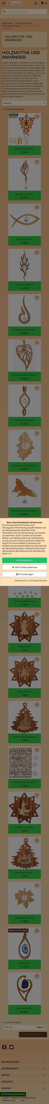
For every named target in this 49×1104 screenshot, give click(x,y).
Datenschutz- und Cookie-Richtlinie (31, 580)
